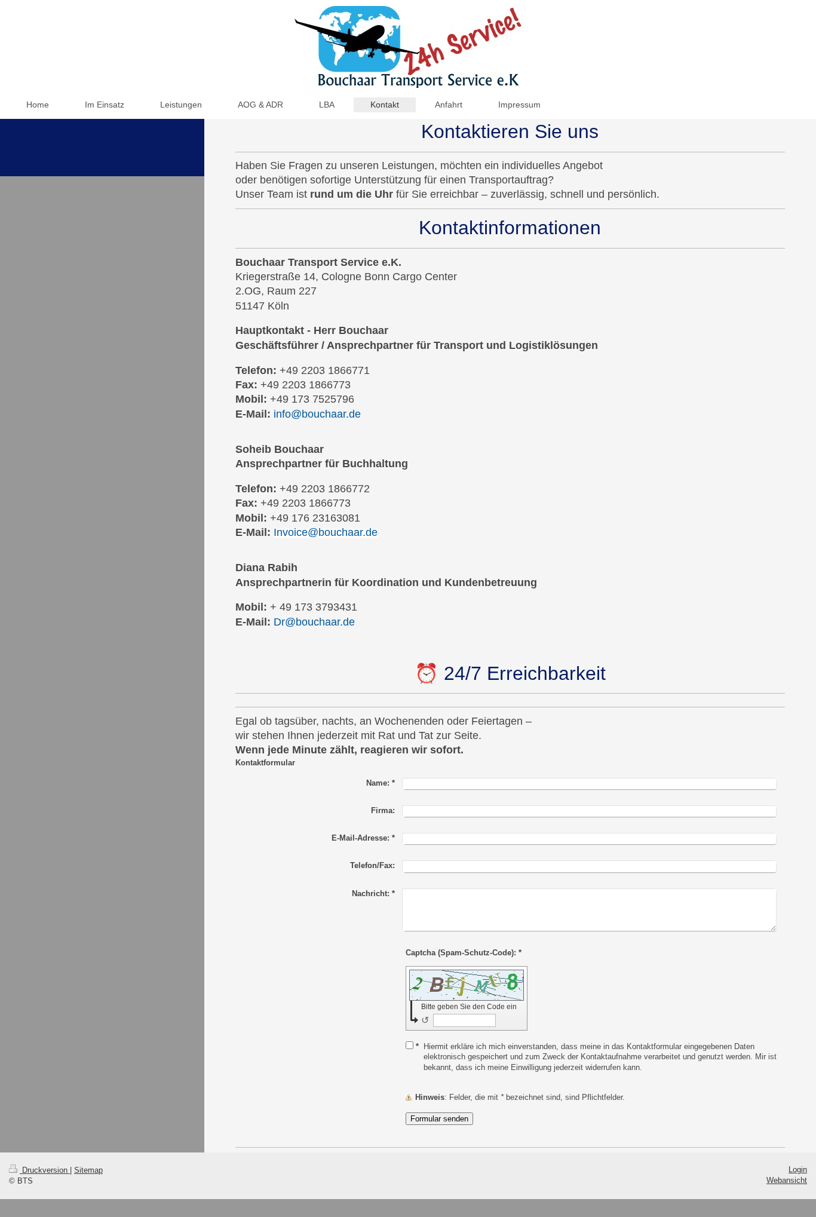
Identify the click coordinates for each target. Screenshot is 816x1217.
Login (798, 1169)
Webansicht (786, 1180)
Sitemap (88, 1170)
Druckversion (45, 1170)
